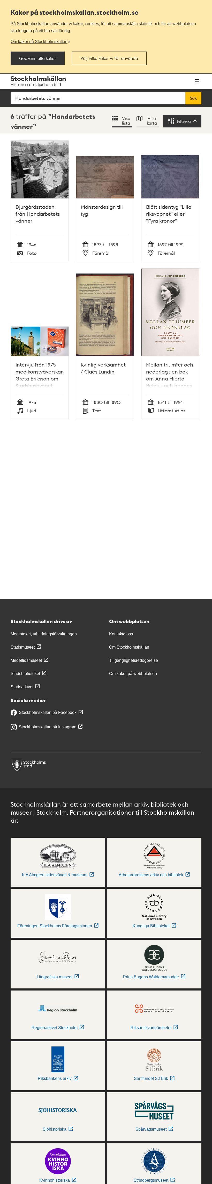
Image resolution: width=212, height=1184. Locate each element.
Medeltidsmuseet (26, 660)
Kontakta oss (121, 634)
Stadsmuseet (23, 647)
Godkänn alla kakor (37, 58)
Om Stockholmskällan (129, 647)
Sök (193, 98)
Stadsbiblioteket (25, 673)
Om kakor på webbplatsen (133, 673)
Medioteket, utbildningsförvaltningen (44, 634)
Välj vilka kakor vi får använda (109, 58)
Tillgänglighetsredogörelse (133, 660)
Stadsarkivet (22, 687)
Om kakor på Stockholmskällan (39, 41)
